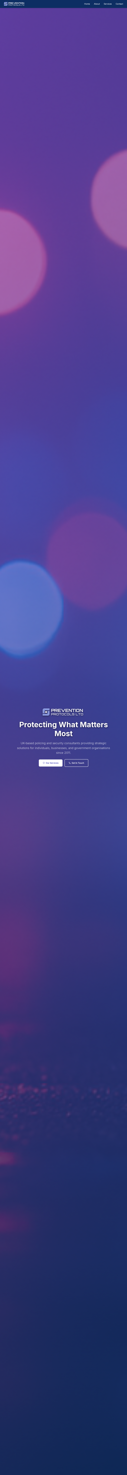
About (97, 4)
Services (108, 4)
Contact (119, 4)
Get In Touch (78, 763)
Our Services (52, 763)
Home (87, 4)
